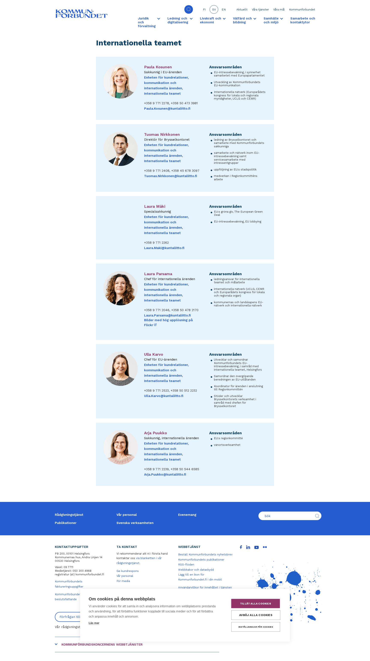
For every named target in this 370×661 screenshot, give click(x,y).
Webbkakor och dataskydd (196, 569)
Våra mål (279, 9)
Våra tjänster (260, 9)
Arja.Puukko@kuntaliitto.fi (165, 474)
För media (123, 581)
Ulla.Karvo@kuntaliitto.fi (163, 396)
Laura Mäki (154, 206)
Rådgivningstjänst (69, 515)
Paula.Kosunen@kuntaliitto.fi (167, 108)
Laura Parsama (158, 274)
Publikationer (65, 523)
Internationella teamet (162, 93)
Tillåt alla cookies (255, 603)
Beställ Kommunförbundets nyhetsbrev (205, 554)
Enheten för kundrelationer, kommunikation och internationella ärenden (166, 83)
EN (224, 9)
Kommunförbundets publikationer (201, 559)
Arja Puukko (155, 433)
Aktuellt (242, 9)
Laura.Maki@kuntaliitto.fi (164, 248)
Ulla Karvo (153, 354)
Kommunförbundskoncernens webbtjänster (102, 644)
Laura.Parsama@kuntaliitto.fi (167, 315)
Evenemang (187, 515)
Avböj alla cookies (255, 615)
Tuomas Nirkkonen (162, 134)
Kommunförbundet (302, 9)
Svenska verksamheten (135, 523)
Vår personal (126, 515)
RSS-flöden (186, 564)
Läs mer (94, 623)
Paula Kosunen (158, 67)
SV (214, 9)
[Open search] (188, 9)
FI (204, 9)
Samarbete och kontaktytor (302, 20)
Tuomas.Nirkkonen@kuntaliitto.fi (170, 176)
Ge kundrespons (127, 571)
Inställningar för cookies (255, 627)
